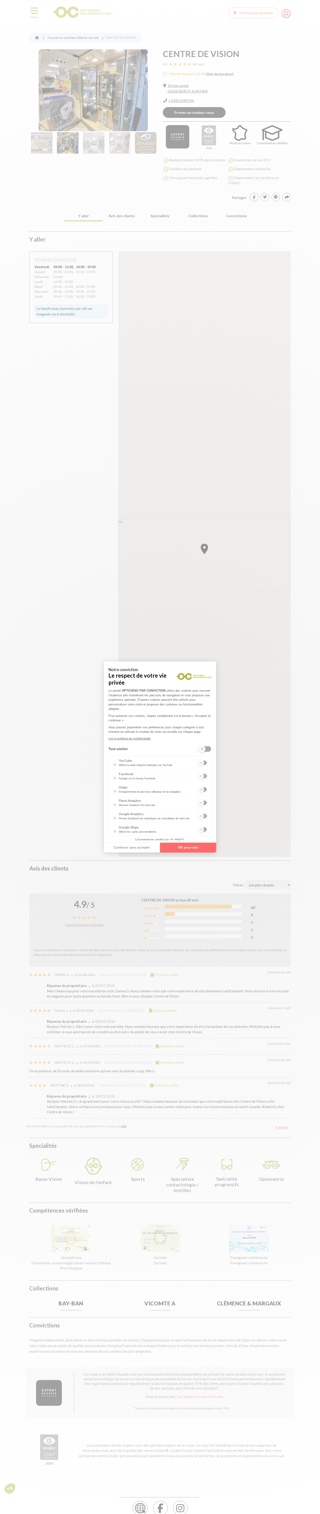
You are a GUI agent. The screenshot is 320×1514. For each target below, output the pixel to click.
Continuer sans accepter (132, 847)
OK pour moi (188, 847)
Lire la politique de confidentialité (129, 738)
